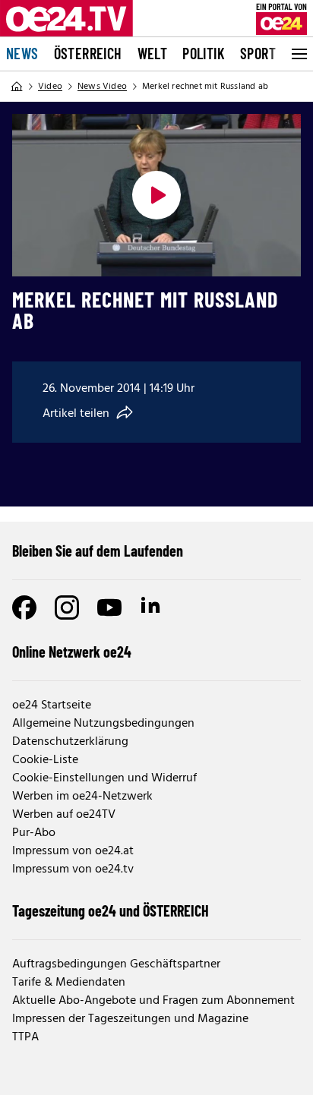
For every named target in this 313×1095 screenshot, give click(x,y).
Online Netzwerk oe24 (71, 651)
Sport (258, 53)
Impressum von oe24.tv (73, 869)
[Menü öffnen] (298, 54)
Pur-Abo (33, 833)
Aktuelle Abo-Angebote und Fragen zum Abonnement (153, 1001)
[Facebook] (24, 607)
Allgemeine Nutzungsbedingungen (103, 724)
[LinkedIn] (152, 607)
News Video (102, 86)
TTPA (25, 1037)
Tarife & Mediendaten (68, 982)
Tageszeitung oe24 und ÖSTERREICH (110, 910)
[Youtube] (109, 607)
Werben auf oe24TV (63, 815)
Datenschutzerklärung (70, 742)
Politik (203, 53)
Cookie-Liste (45, 760)
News (22, 53)
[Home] (17, 86)
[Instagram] (67, 607)
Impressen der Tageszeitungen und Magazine (130, 1019)
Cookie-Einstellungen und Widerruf (104, 778)
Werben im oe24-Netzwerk (82, 796)
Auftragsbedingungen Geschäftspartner (116, 964)
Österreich (88, 53)
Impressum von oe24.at (73, 851)
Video (50, 86)
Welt (153, 53)
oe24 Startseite (51, 705)
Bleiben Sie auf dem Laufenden (97, 550)
